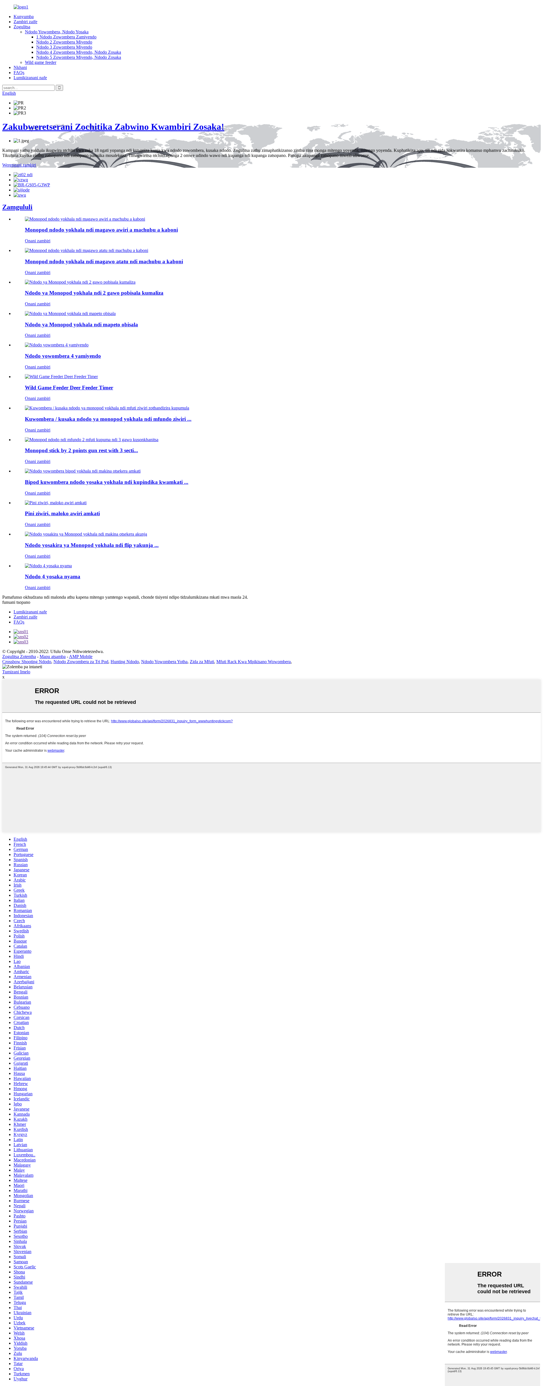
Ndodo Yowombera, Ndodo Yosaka (57, 31)
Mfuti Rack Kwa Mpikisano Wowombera (253, 661)
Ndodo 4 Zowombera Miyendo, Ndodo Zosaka (78, 52)
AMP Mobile (80, 656)
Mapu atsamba (53, 656)
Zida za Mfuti (202, 661)
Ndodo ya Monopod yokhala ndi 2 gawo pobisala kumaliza (94, 293)
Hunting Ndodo (125, 661)
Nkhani (20, 67)
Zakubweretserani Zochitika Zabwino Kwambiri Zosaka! (113, 127)
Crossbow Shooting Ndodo (26, 661)
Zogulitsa (22, 26)
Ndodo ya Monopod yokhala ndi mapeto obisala (81, 324)
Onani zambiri (37, 240)
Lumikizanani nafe (30, 77)
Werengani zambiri (19, 165)
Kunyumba (24, 16)
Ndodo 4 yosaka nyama (52, 576)
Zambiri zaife (25, 21)
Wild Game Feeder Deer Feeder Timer (69, 388)
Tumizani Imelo (16, 671)
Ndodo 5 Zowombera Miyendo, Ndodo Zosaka (78, 57)
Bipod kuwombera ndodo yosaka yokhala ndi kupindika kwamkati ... (106, 482)
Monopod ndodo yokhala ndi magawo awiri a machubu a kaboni (101, 230)
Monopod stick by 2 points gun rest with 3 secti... (81, 450)
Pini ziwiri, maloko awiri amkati (62, 513)
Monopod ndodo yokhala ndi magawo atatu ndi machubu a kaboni (104, 261)
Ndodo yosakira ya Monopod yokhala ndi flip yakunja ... (92, 545)
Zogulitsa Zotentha (19, 656)
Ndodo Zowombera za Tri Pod (80, 661)
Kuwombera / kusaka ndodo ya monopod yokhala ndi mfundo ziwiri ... (108, 419)
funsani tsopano (16, 602)
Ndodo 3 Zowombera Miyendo (64, 47)
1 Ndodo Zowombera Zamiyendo (66, 37)
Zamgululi (17, 207)
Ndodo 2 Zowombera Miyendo (64, 42)
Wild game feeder (40, 62)
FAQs (19, 72)
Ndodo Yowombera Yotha (164, 661)
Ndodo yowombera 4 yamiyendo (63, 356)
